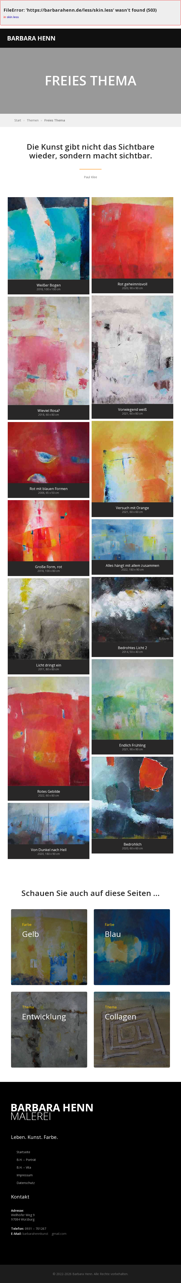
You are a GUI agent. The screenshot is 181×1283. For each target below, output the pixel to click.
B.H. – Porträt (26, 1160)
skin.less (13, 17)
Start (17, 120)
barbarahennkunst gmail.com (44, 1234)
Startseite (23, 1152)
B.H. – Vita (23, 1167)
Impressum (24, 1175)
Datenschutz (25, 1183)
